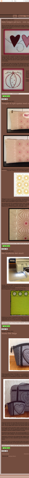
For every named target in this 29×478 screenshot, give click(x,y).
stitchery (8, 93)
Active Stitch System (17, 243)
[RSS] (2, 477)
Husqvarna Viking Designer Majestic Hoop (16, 322)
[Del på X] (5, 99)
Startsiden (26, 453)
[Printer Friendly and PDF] (6, 97)
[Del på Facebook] (7, 99)
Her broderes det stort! (13, 253)
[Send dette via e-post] (2, 99)
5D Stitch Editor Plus (21, 445)
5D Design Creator (10, 445)
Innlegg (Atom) (12, 456)
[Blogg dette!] (4, 99)
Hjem (15, 16)
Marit (8, 24)
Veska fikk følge (9, 333)
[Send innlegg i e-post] (11, 24)
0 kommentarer (6, 323)
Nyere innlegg (5, 453)
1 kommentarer (15, 93)
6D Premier (9, 243)
